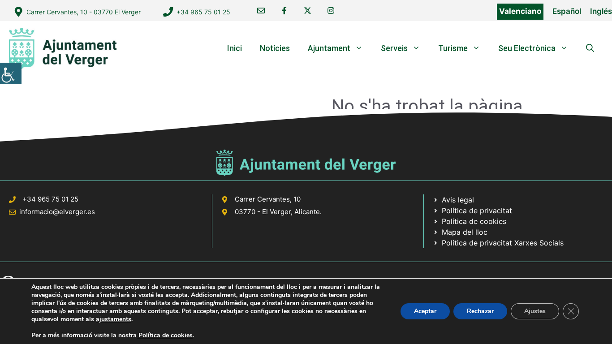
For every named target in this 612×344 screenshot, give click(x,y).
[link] (11, 73)
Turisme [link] (453, 48)
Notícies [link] (275, 48)
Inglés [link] (601, 11)
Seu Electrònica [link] (527, 48)
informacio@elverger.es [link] (57, 211)
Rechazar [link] (480, 311)
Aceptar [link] (425, 311)
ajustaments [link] (113, 319)
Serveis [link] (394, 48)
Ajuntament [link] (329, 48)
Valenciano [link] (520, 11)
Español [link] (566, 11)
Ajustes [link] (535, 311)
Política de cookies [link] (165, 335)
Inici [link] (234, 48)
